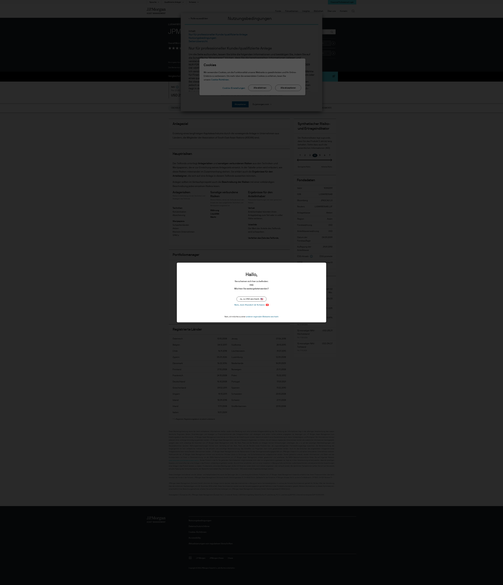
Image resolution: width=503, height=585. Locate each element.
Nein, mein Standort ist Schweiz (249, 305)
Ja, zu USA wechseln (249, 299)
